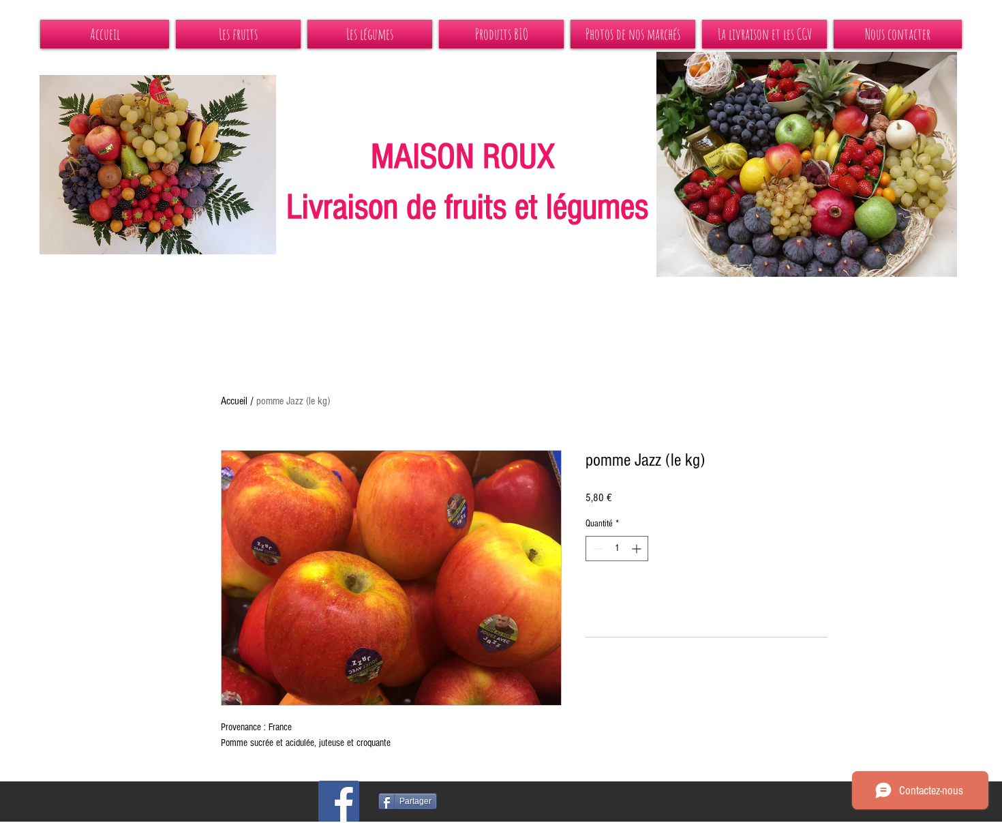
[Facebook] (338, 801)
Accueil (234, 401)
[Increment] (637, 548)
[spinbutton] (617, 548)
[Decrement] (596, 548)
